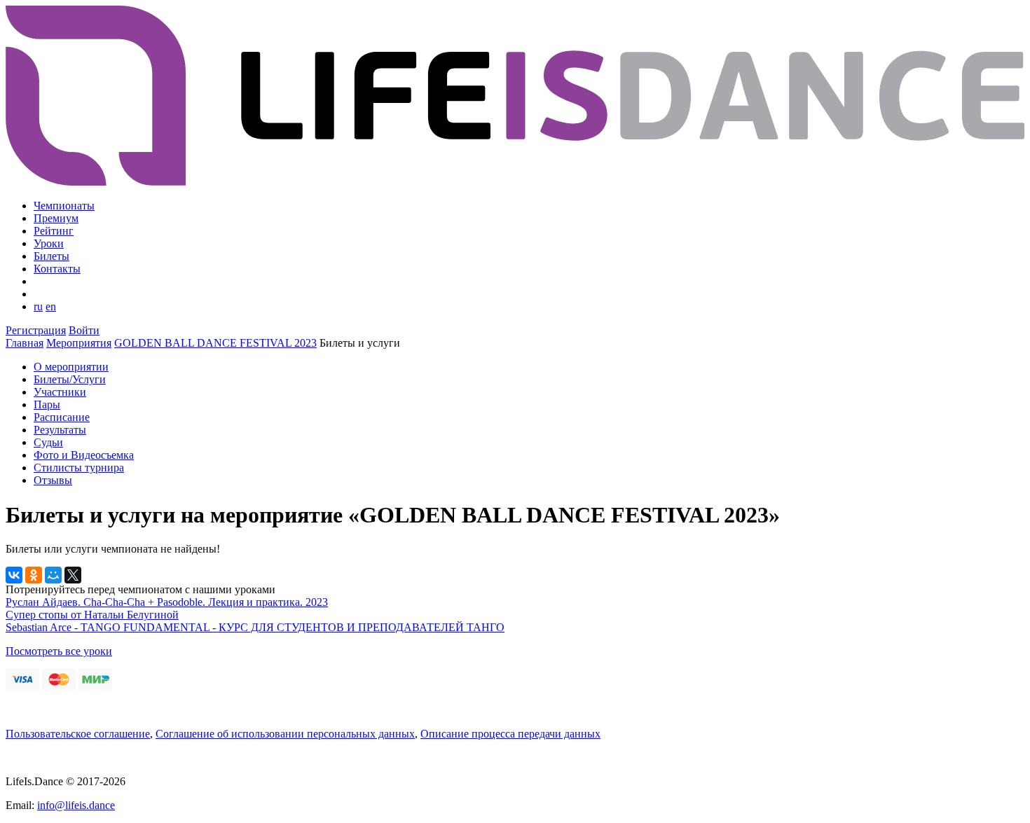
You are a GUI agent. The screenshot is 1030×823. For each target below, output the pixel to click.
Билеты (51, 256)
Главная (24, 343)
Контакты (57, 269)
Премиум (56, 218)
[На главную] (515, 182)
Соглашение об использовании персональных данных (285, 734)
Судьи (48, 442)
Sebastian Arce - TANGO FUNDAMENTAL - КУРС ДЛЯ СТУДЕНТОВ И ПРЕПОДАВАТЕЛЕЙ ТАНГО (255, 627)
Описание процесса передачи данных (510, 734)
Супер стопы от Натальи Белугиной (92, 615)
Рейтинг (54, 231)
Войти (84, 330)
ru (38, 306)
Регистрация (36, 330)
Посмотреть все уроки (59, 651)
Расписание (62, 417)
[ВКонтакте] (14, 575)
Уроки (49, 243)
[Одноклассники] (33, 575)
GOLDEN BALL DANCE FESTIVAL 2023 (215, 343)
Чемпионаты (64, 206)
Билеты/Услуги (70, 379)
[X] (72, 575)
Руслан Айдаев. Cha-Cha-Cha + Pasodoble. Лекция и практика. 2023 (167, 602)
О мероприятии (71, 367)
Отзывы (53, 480)
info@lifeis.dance (76, 805)
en (51, 306)
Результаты (60, 430)
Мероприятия (78, 343)
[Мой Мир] (53, 575)
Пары (47, 404)
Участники (60, 392)
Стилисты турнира (79, 467)
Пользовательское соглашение (78, 734)
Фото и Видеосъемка (84, 455)
